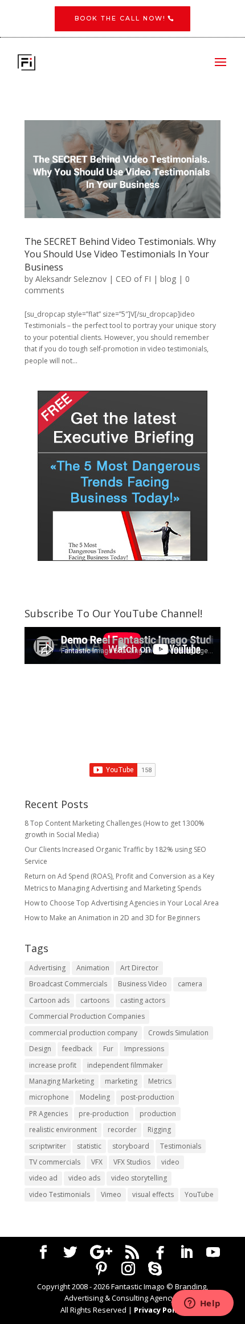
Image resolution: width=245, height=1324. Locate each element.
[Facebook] (160, 1253)
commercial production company (83, 1033)
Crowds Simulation (178, 1033)
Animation (92, 968)
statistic (89, 1146)
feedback (77, 1049)
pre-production (104, 1113)
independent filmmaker (125, 1065)
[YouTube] (213, 1252)
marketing (121, 1081)
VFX (97, 1162)
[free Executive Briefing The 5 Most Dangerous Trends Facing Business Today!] (122, 476)
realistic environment (63, 1129)
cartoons (94, 1000)
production (158, 1113)
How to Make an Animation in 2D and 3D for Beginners (112, 918)
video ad (43, 1178)
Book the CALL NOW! (120, 18)
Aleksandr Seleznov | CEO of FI (93, 278)
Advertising (47, 968)
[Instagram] (128, 1269)
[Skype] (155, 1269)
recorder (122, 1129)
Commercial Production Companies (87, 1016)
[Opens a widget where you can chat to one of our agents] (202, 1304)
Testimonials (180, 1146)
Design (40, 1049)
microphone (49, 1097)
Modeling (95, 1097)
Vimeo (111, 1194)
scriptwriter (47, 1146)
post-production (147, 1097)
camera (190, 984)
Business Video (142, 984)
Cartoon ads (49, 1000)
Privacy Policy (159, 1310)
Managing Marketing (61, 1081)
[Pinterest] (101, 1269)
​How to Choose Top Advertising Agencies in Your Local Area (121, 903)
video (170, 1162)
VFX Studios (131, 1162)
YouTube (199, 1194)
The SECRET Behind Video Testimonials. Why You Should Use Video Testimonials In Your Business (120, 254)
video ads (84, 1178)
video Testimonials (59, 1194)
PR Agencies (48, 1113)
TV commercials (54, 1162)
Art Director (139, 968)
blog (168, 278)
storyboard (130, 1146)
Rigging (159, 1129)
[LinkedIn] (186, 1252)
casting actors (142, 1000)
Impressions (144, 1049)
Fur (108, 1049)
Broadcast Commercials (68, 984)
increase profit (52, 1065)
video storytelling (139, 1178)
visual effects (153, 1194)
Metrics (160, 1081)
